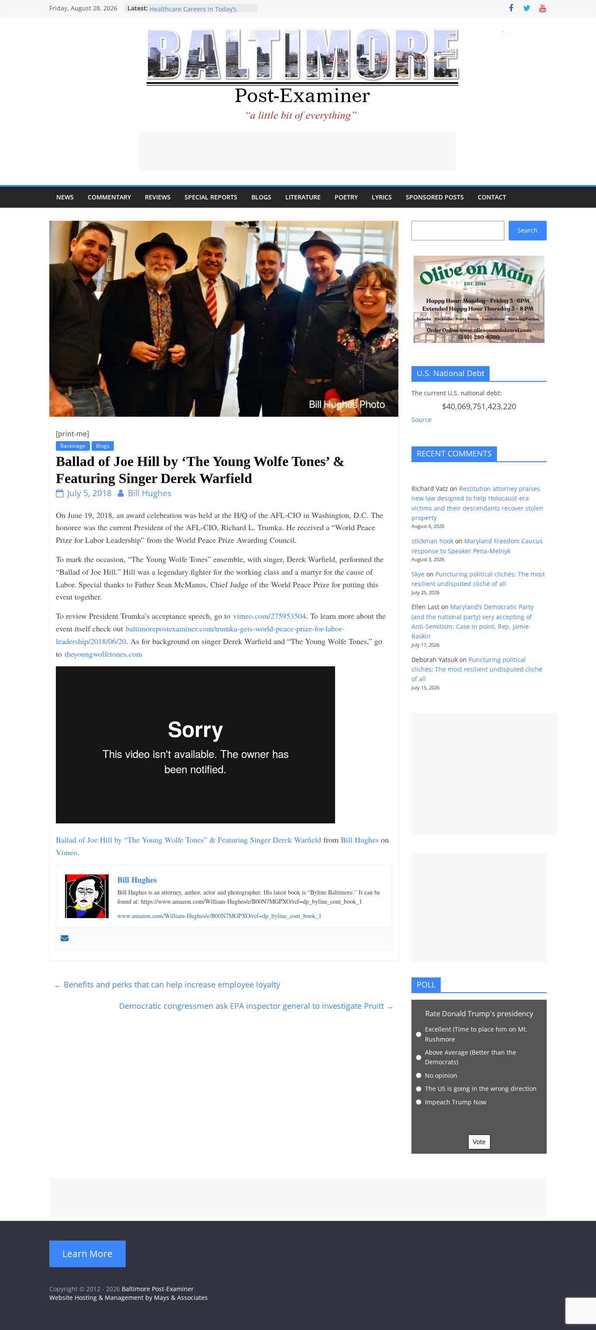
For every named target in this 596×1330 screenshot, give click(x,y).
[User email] (65, 938)
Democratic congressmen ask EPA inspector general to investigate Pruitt (256, 1006)
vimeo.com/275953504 (269, 615)
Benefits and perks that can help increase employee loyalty (167, 984)
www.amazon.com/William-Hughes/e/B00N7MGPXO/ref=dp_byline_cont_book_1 (219, 916)
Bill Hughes (149, 493)
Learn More (87, 1254)
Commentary (109, 197)
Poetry (346, 197)
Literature (303, 197)
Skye (418, 574)
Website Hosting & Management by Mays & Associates (128, 1297)
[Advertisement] (298, 151)
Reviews (158, 197)
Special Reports (211, 197)
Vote (479, 1142)
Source (421, 419)
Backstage (73, 445)
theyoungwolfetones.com (103, 653)
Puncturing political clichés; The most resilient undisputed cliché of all (476, 669)
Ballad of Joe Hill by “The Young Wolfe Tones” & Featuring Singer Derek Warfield (188, 839)
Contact (492, 197)
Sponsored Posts (435, 197)
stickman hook (432, 541)
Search (527, 230)
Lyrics (382, 197)
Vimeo (66, 852)
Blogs (261, 197)
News (65, 197)
